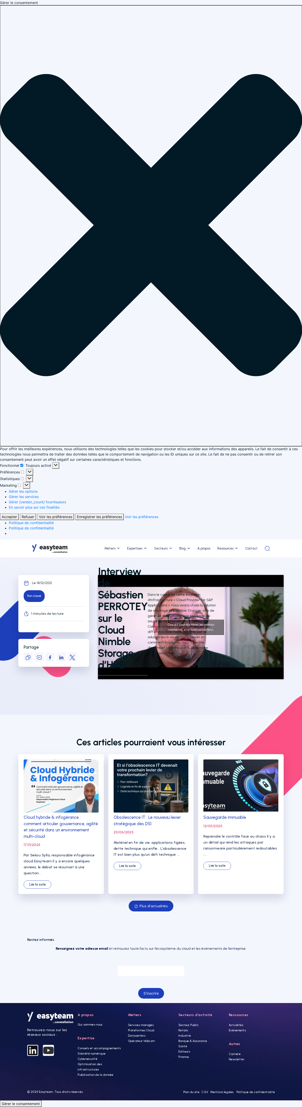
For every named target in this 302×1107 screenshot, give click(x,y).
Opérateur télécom (141, 1041)
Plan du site (191, 1092)
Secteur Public (188, 1025)
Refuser (28, 517)
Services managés (141, 1025)
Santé (182, 1046)
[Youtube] (48, 1050)
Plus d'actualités (154, 906)
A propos (203, 548)
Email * (151, 961)
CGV (204, 1092)
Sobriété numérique (91, 1053)
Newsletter (237, 1059)
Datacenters (136, 1035)
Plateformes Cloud (141, 1030)
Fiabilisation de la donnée (95, 1074)
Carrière (235, 1054)
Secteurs (161, 548)
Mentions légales (221, 1092)
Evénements (237, 1030)
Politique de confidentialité (31, 523)
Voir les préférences (55, 517)
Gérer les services (24, 496)
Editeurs (184, 1051)
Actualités (236, 1025)
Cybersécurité (87, 1059)
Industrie (184, 1035)
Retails (183, 1030)
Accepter (9, 517)
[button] (151, 225)
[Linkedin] (32, 1050)
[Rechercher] (267, 548)
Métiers (109, 548)
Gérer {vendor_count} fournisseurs (37, 502)
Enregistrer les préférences (99, 517)
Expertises (134, 548)
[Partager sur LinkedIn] (61, 657)
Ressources (225, 548)
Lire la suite (37, 884)
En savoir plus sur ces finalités (34, 507)
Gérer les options (23, 491)
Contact (251, 548)
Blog (182, 548)
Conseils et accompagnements (99, 1048)
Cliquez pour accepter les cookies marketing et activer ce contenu (191, 627)
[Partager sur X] (72, 657)
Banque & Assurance (192, 1041)
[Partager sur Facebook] (50, 657)
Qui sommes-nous (90, 1024)
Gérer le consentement (21, 1103)
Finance (183, 1057)
